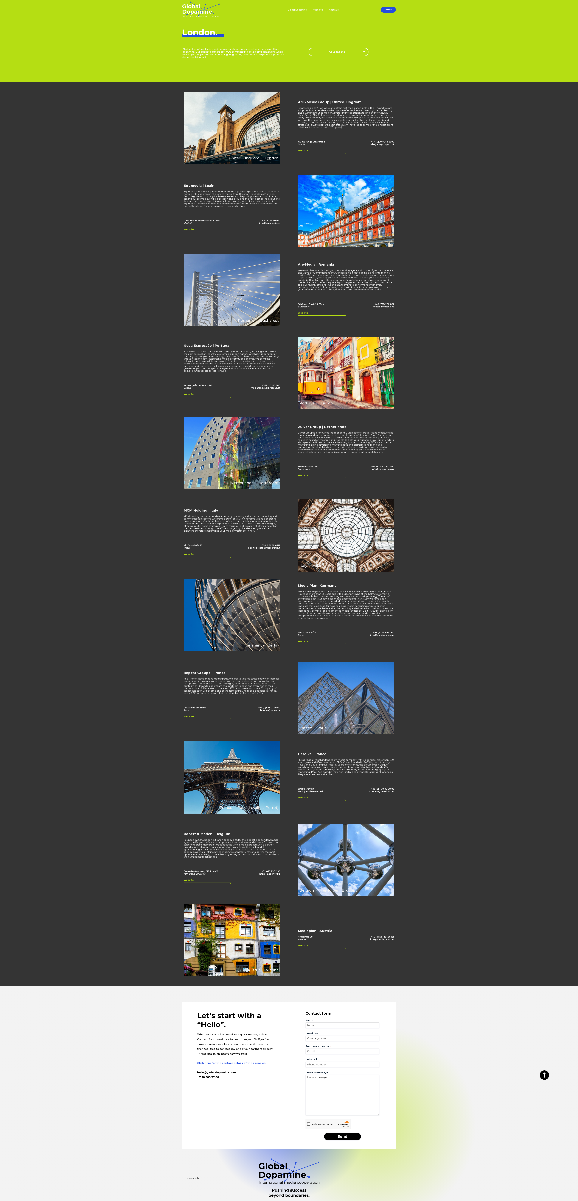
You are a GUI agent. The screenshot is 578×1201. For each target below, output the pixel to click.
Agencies (318, 9)
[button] (338, 52)
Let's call (311, 1059)
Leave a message (317, 1072)
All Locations (337, 51)
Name (309, 1020)
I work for (312, 1033)
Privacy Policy (194, 1178)
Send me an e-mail (318, 1046)
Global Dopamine (297, 9)
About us (334, 9)
